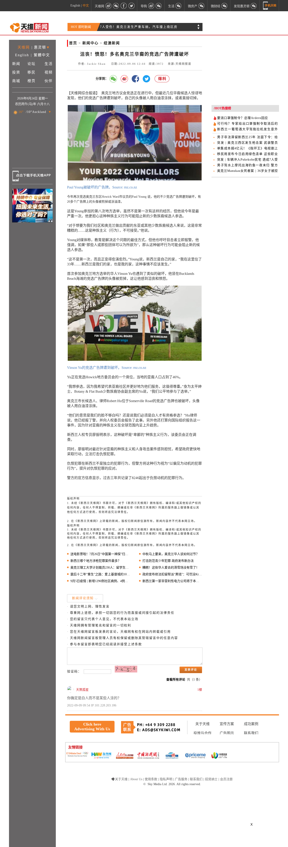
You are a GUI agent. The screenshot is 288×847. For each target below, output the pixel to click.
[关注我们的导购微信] (224, 5)
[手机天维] (270, 5)
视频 (49, 72)
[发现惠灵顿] (253, 5)
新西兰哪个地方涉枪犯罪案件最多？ (95, 560)
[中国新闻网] (148, 756)
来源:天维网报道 (179, 63)
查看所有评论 (175, 679)
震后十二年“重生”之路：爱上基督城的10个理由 (100, 574)
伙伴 (49, 81)
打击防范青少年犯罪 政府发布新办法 (168, 560)
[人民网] (124, 756)
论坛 (31, 64)
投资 (16, 72)
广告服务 (181, 779)
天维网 (24, 47)
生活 (49, 64)
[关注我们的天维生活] (178, 5)
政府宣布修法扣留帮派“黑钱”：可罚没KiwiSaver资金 (172, 574)
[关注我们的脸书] (123, 5)
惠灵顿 (40, 47)
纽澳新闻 (112, 43)
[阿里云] (77, 754)
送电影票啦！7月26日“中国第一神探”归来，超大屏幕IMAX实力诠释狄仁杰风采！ (100, 554)
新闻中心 (90, 43)
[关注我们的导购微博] (151, 5)
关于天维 (202, 724)
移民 (31, 72)
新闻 (16, 64)
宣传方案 (227, 724)
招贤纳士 (211, 779)
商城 (16, 81)
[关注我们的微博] (108, 5)
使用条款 (151, 779)
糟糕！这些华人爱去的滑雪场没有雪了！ (170, 567)
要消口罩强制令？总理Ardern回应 (242, 118)
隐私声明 (166, 779)
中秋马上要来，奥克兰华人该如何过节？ (170, 554)
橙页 (31, 81)
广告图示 (227, 733)
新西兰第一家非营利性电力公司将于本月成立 (172, 581)
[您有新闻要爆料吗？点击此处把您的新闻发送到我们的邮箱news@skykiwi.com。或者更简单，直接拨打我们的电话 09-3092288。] (162, 79)
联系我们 (251, 733)
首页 (73, 43)
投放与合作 (203, 733)
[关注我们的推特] (131, 5)
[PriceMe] (195, 756)
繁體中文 (42, 55)
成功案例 (251, 724)
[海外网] (101, 756)
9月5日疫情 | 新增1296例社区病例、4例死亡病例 (100, 581)
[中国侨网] (172, 756)
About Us (136, 779)
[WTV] (219, 756)
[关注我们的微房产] (201, 5)
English (75, 5)
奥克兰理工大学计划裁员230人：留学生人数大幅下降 (100, 567)
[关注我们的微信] (116, 5)
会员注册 (226, 779)
